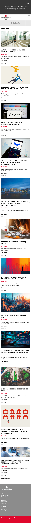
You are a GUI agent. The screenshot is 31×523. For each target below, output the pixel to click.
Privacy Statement (5, 496)
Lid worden (4, 500)
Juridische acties (5, 495)
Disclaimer (3, 503)
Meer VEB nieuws (5, 478)
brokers (4, 63)
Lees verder (4, 60)
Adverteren (4, 501)
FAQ (2, 493)
